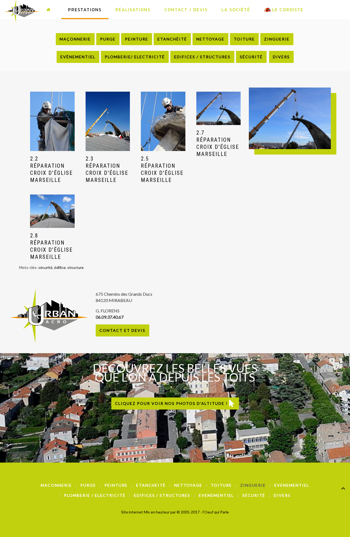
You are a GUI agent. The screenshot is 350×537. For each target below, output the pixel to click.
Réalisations (133, 9)
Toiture (244, 39)
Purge (108, 39)
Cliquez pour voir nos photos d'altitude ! (172, 403)
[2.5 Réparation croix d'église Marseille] (163, 121)
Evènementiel (77, 56)
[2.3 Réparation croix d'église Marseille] (108, 121)
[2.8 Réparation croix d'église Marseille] (52, 211)
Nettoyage (210, 39)
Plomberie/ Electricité (135, 56)
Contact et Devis (122, 330)
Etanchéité (172, 39)
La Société (235, 9)
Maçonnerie (75, 39)
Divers (281, 56)
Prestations (85, 9)
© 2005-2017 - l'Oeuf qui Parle (203, 512)
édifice (60, 267)
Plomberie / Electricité (95, 495)
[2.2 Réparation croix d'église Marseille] (52, 121)
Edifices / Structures (202, 56)
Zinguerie (277, 39)
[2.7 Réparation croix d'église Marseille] (218, 108)
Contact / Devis (186, 9)
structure (75, 267)
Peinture (136, 39)
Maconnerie (56, 485)
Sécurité (251, 56)
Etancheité (151, 485)
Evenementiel (291, 485)
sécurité (45, 267)
